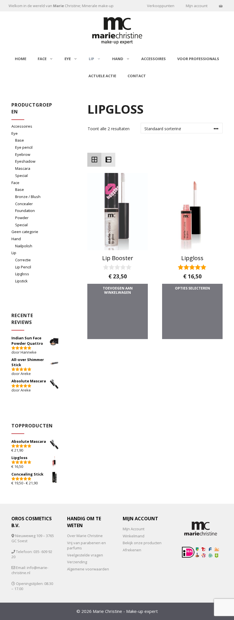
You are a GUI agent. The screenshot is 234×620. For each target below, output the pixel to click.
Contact (137, 75)
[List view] (108, 160)
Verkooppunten (160, 5)
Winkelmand (133, 536)
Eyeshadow (25, 161)
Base (19, 140)
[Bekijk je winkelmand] (220, 5)
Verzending (77, 561)
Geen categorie (24, 231)
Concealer (24, 203)
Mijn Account (133, 528)
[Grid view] (94, 160)
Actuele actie (102, 75)
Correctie (23, 259)
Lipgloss (22, 273)
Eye (67, 58)
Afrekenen (132, 549)
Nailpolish (23, 245)
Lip (91, 58)
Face (42, 58)
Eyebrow (22, 154)
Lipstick (21, 281)
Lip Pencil (23, 267)
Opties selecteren (192, 288)
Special (21, 175)
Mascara (22, 168)
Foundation (25, 210)
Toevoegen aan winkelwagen (118, 290)
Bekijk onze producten (142, 542)
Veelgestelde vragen (85, 555)
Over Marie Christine (85, 535)
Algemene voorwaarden (88, 569)
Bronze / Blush (28, 196)
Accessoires (153, 58)
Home (20, 58)
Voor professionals (198, 58)
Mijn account (196, 5)
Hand (117, 58)
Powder (22, 217)
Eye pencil (24, 147)
